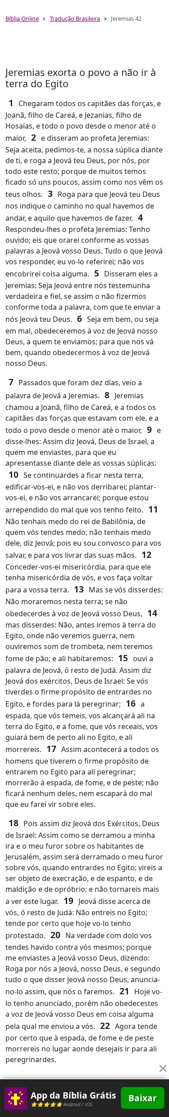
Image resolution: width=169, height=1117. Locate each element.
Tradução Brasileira (75, 18)
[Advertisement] (85, 48)
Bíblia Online (22, 18)
